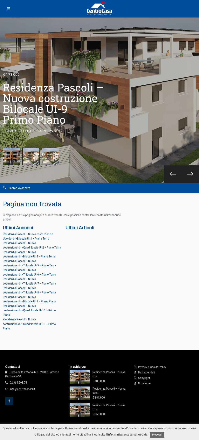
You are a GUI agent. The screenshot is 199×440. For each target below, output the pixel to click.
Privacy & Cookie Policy (152, 367)
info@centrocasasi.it (22, 389)
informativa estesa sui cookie (127, 434)
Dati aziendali (146, 372)
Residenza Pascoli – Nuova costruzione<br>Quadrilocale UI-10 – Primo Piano (29, 310)
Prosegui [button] (157, 434)
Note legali (144, 383)
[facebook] (9, 401)
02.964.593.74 (18, 382)
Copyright (144, 377)
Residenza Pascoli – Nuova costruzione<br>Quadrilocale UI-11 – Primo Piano (29, 324)
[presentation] (173, 174)
